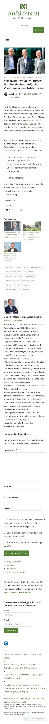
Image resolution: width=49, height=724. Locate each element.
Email (6, 620)
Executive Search (37, 267)
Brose (26, 267)
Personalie (21, 77)
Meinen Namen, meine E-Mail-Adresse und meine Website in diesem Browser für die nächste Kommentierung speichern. (24, 523)
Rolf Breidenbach (11, 289)
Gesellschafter (28, 272)
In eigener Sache (14, 561)
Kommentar (10, 450)
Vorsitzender (24, 289)
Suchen (24, 25)
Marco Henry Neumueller (14, 276)
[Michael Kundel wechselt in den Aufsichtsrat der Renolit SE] (12, 247)
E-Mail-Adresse (11, 497)
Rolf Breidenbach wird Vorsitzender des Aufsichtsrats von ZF (12, 234)
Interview (11, 565)
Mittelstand (9, 285)
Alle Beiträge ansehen (13, 320)
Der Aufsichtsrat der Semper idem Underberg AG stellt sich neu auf (31, 235)
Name (7, 486)
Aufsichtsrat (9, 267)
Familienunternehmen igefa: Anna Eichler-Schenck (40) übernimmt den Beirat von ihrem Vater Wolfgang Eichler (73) (24, 688)
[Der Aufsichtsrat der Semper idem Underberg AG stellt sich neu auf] (32, 226)
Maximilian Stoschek (12, 280)
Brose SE (27, 123)
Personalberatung (23, 285)
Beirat (19, 267)
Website (8, 508)
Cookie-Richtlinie (19, 715)
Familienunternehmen (13, 272)
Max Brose (29, 276)
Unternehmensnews (34, 77)
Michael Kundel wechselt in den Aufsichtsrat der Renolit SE (10, 256)
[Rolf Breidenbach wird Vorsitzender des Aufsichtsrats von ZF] (12, 226)
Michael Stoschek (28, 280)
